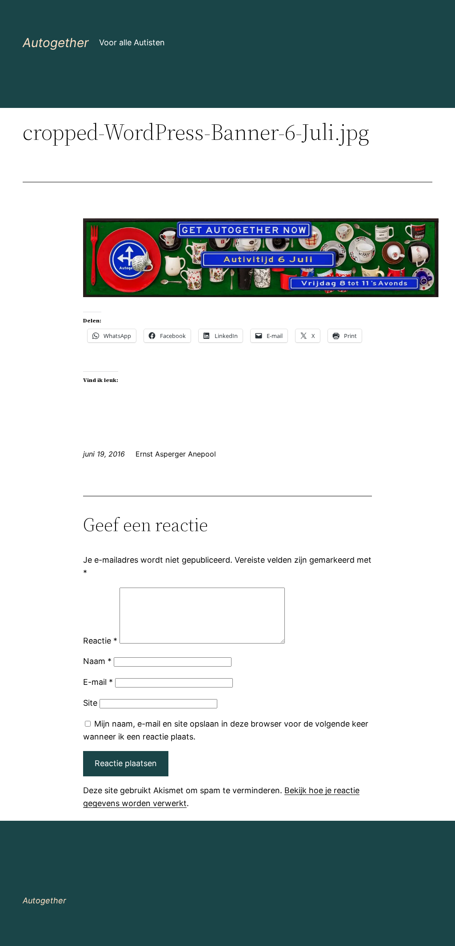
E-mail (98, 682)
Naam (97, 661)
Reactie (100, 640)
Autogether (55, 42)
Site (90, 703)
